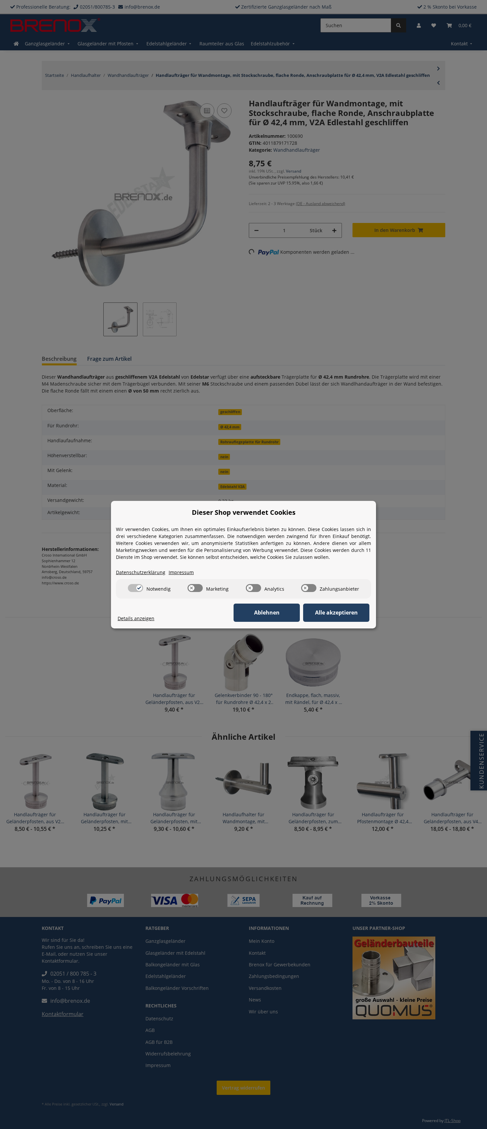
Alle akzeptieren (336, 612)
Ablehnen (267, 612)
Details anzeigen (136, 618)
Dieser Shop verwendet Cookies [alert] (244, 512)
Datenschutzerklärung (140, 572)
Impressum (181, 572)
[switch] (135, 588)
